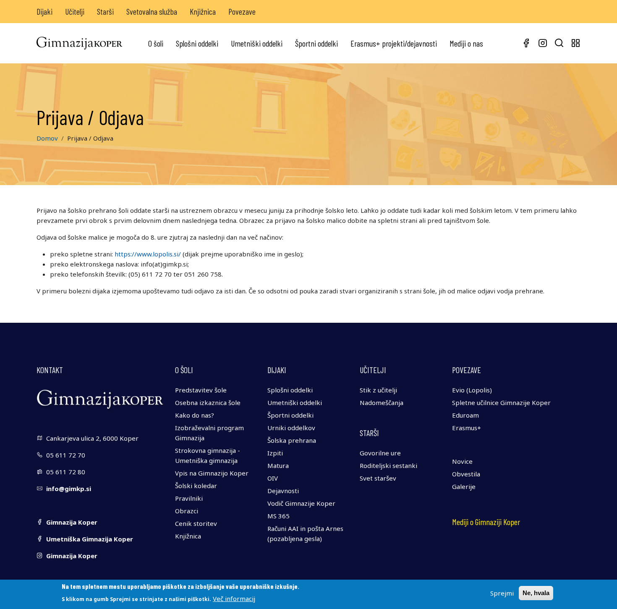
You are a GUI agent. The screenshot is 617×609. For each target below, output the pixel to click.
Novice (462, 461)
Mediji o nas (466, 43)
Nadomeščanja (381, 402)
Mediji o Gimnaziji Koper (486, 522)
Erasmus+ (466, 427)
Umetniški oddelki (256, 43)
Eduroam (465, 415)
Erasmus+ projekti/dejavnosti (393, 43)
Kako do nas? (194, 415)
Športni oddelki (316, 43)
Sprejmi (502, 593)
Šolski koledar (196, 485)
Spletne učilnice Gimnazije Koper (501, 402)
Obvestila (466, 474)
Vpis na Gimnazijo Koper (211, 473)
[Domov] (79, 43)
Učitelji (74, 11)
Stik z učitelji (378, 390)
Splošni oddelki (197, 43)
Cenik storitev (196, 523)
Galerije (464, 486)
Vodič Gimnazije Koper (301, 503)
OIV (272, 478)
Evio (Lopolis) (472, 390)
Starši (105, 11)
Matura (278, 465)
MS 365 (278, 516)
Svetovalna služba (151, 11)
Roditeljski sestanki (388, 465)
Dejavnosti (283, 490)
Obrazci (186, 511)
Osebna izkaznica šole (208, 402)
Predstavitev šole (201, 390)
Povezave (242, 11)
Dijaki (44, 11)
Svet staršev (378, 478)
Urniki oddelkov (291, 427)
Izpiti (275, 453)
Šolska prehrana (291, 440)
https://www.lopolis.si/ (148, 254)
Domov (47, 138)
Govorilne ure (380, 453)
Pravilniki (189, 498)
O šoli (155, 43)
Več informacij (234, 598)
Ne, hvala (536, 592)
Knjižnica (203, 11)
